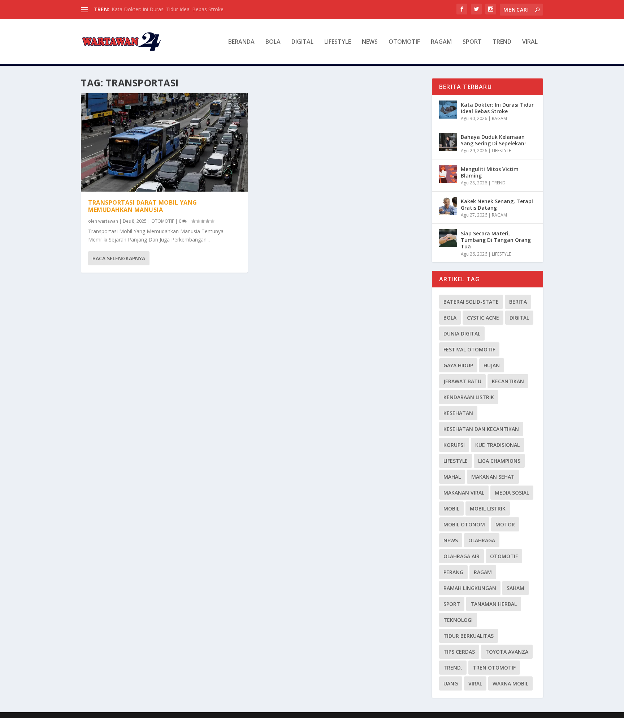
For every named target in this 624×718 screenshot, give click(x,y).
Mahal (452, 476)
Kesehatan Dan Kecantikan (481, 429)
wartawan (108, 221)
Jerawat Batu (462, 381)
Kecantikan (508, 381)
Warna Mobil (510, 683)
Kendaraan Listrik (468, 397)
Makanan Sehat (493, 476)
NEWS (370, 42)
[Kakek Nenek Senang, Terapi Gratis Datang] (448, 206)
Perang (453, 572)
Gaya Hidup (458, 365)
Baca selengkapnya (118, 258)
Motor (505, 524)
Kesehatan (458, 413)
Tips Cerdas (459, 651)
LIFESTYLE (337, 42)
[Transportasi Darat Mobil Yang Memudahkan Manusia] (164, 142)
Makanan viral (463, 492)
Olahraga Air (461, 556)
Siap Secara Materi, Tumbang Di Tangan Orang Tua (496, 240)
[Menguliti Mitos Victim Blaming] (448, 174)
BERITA (518, 301)
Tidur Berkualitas (468, 635)
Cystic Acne (483, 317)
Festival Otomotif (469, 349)
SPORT (472, 42)
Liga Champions (499, 460)
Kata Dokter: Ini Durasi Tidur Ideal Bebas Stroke (168, 9)
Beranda (241, 42)
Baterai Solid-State (471, 301)
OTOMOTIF (404, 42)
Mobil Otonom (464, 524)
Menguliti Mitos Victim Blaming (490, 172)
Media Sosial (512, 492)
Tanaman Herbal (494, 604)
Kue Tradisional (497, 444)
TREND (502, 42)
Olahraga (481, 540)
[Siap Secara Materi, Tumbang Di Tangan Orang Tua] (448, 238)
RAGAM (441, 42)
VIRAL (530, 42)
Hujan (492, 365)
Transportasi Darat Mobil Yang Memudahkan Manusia (142, 206)
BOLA (273, 42)
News (450, 540)
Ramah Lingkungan (469, 588)
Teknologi (458, 619)
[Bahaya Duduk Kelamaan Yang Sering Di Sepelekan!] (448, 142)
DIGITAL (302, 42)
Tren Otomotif (494, 667)
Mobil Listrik (488, 508)
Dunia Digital (461, 333)
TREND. (452, 667)
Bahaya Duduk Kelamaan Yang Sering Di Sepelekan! (493, 140)
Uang (450, 683)
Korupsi (454, 444)
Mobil (451, 508)
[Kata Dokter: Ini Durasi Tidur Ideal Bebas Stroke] (448, 110)
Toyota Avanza (506, 651)
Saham (515, 588)
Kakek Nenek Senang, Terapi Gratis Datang (497, 204)
